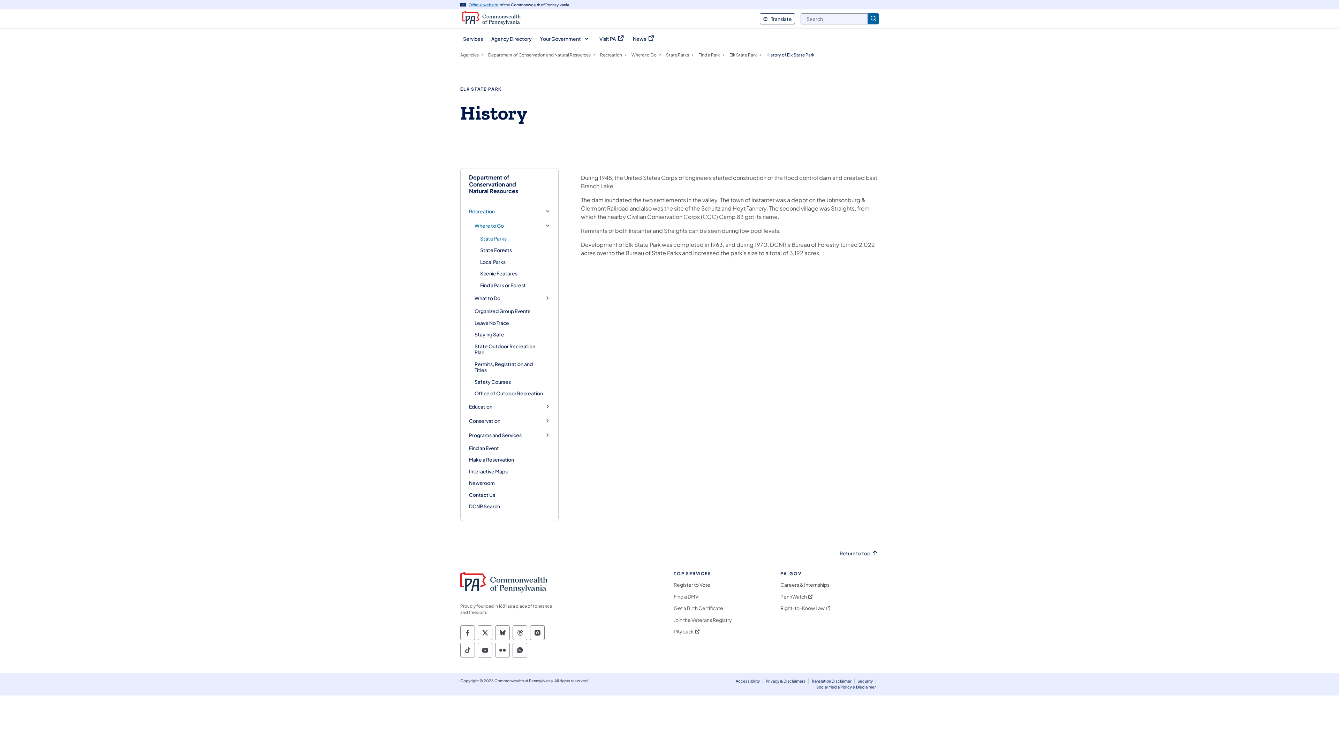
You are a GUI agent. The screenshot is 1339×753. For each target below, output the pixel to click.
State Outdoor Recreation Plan (505, 349)
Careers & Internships (805, 585)
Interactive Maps (488, 471)
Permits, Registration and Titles (504, 367)
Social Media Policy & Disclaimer (846, 687)
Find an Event (484, 448)
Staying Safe (489, 334)
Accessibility (748, 681)
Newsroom (482, 483)
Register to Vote (692, 585)
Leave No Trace (492, 323)
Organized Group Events (502, 311)
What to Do (487, 298)
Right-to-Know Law (802, 608)
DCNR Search (484, 506)
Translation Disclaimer (831, 681)
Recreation (482, 211)
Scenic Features (498, 273)
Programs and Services (495, 435)
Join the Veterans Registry (703, 620)
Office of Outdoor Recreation (509, 393)
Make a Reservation (491, 459)
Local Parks (493, 262)
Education (480, 407)
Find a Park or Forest (503, 285)
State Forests (496, 250)
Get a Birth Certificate (698, 608)
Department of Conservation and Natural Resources (493, 184)
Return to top (855, 553)
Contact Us (482, 495)
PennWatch (793, 597)
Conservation (484, 421)
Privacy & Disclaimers (785, 681)
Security (865, 681)
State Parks (493, 238)
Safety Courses (493, 382)
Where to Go (489, 226)
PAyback (684, 631)
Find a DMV (686, 597)
